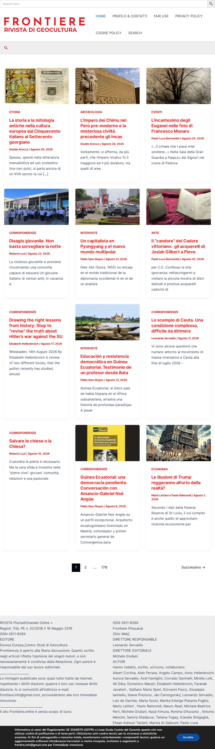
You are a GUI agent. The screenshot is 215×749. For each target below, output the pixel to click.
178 (104, 567)
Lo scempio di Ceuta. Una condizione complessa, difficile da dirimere (177, 326)
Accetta (188, 737)
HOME (101, 16)
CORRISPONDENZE (22, 233)
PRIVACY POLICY (189, 16)
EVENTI (156, 112)
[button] (6, 48)
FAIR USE (161, 16)
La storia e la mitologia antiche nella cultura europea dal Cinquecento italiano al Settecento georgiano (34, 131)
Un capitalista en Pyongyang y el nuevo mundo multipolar (102, 246)
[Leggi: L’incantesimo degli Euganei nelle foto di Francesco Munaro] (178, 86)
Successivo (193, 567)
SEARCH (135, 33)
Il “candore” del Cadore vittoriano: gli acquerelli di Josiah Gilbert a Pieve (178, 246)
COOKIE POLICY (109, 33)
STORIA (14, 112)
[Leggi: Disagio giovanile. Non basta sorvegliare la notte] (36, 206)
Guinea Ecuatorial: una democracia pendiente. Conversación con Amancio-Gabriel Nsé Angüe (103, 488)
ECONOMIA (159, 469)
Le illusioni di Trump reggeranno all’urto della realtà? (176, 483)
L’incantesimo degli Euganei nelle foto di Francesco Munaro (172, 126)
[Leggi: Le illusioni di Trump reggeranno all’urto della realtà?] (178, 443)
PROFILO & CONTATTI (130, 16)
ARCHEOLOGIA (91, 112)
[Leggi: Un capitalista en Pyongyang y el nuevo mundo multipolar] (107, 206)
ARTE (155, 233)
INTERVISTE (89, 233)
